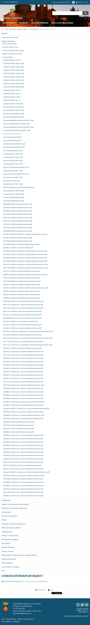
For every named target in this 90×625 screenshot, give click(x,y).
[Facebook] (78, 605)
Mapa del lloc (11, 619)
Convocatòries (33, 29)
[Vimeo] (86, 605)
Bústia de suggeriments (11, 2)
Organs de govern (22, 29)
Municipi (23, 23)
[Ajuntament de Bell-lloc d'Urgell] (12, 13)
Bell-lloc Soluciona (62, 23)
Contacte (16, 621)
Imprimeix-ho (41, 590)
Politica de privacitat (25, 619)
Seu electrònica (39, 23)
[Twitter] (82, 605)
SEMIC (86, 616)
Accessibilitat (6, 621)
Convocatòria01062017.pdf (13, 581)
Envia (51, 590)
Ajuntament (9, 23)
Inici (3, 2)
